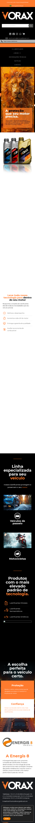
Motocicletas (17, 558)
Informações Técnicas (17, 57)
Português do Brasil (17, 6)
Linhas (16, 53)
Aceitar (7, 818)
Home (17, 45)
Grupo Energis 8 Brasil (22, 2)
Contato (17, 65)
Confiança (17, 703)
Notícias (17, 61)
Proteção (17, 685)
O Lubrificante (17, 49)
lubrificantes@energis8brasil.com (17, 801)
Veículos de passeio (17, 522)
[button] (17, 41)
